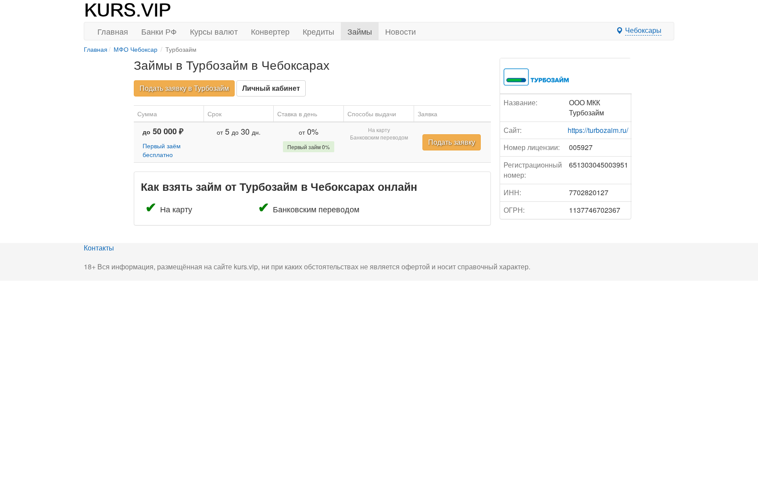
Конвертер (270, 31)
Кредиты (318, 31)
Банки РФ (159, 31)
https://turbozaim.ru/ (598, 130)
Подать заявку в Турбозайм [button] (184, 88)
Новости (400, 31)
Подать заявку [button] (451, 142)
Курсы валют (214, 31)
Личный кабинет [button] (271, 88)
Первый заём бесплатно (162, 150)
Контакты (99, 248)
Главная (112, 31)
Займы (359, 31)
